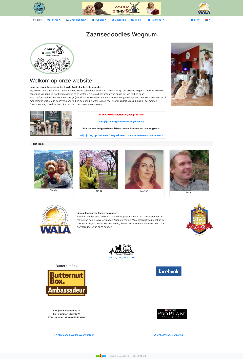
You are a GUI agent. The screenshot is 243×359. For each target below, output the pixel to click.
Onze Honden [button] (77, 19)
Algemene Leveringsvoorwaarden (75, 334)
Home (38, 19)
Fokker (138, 19)
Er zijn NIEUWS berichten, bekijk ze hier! (121, 114)
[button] (207, 19)
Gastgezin (120, 19)
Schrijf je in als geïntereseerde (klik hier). (121, 121)
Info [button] (196, 19)
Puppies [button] (99, 19)
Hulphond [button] (156, 19)
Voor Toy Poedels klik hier (121, 257)
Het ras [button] (54, 19)
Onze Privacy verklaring (169, 334)
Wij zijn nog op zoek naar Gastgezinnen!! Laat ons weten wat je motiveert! (121, 135)
